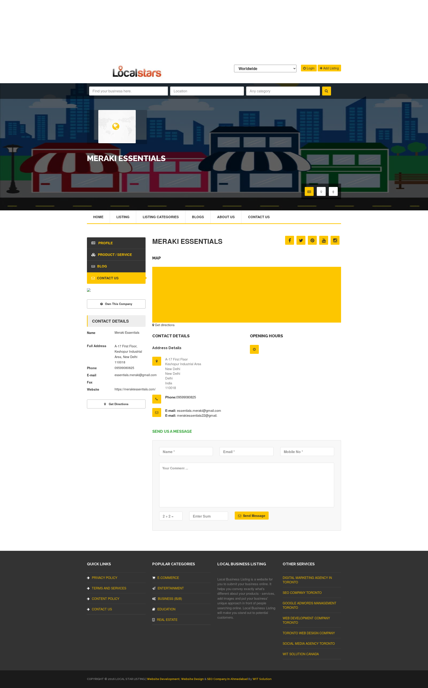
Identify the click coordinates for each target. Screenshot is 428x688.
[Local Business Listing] (138, 76)
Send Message (253, 515)
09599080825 (186, 397)
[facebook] (289, 240)
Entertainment (171, 588)
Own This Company (118, 304)
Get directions (164, 325)
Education (166, 609)
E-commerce (168, 577)
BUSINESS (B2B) (170, 598)
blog (102, 266)
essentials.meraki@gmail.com (199, 410)
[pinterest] (312, 240)
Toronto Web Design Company (309, 633)
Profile (105, 242)
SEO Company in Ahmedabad (227, 679)
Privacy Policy (104, 577)
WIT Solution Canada (301, 654)
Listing (123, 216)
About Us (226, 216)
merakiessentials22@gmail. (197, 415)
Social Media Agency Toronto (309, 643)
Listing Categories (161, 216)
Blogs (198, 216)
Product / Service (115, 254)
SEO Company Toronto (302, 592)
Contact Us (259, 216)
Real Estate (167, 619)
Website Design (192, 679)
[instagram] (335, 240)
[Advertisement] (214, 31)
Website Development (163, 679)
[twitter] (301, 240)
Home (98, 216)
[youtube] (323, 240)
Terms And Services (109, 588)
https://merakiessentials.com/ (135, 389)
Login (310, 68)
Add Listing (330, 68)
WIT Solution (262, 679)
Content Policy (105, 598)
